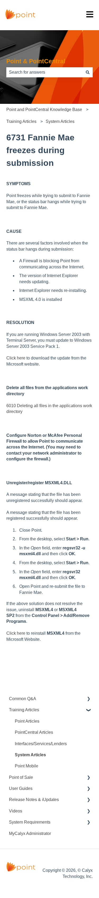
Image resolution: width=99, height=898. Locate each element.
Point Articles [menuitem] (27, 721)
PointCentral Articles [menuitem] (34, 732)
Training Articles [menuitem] (24, 710)
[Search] (88, 72)
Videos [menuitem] (15, 811)
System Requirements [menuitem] (29, 822)
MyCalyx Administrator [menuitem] (30, 833)
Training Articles (21, 121)
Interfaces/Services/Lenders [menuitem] (41, 743)
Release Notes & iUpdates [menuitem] (34, 799)
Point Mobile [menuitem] (26, 766)
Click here (15, 358)
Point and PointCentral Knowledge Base (44, 109)
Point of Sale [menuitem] (21, 777)
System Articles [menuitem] (30, 755)
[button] (88, 699)
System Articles (60, 121)
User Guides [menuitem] (20, 788)
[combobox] (44, 72)
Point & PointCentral (35, 61)
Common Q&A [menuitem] (22, 698)
